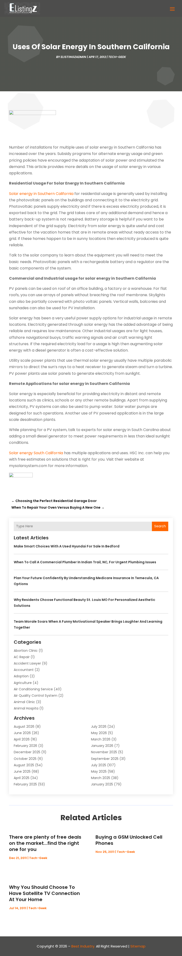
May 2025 (99, 771)
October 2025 (25, 758)
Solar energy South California (36, 453)
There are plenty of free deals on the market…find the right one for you (45, 843)
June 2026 (22, 733)
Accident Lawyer (27, 663)
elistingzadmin (73, 57)
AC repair (22, 657)
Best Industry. (83, 946)
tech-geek (117, 57)
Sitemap (138, 946)
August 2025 (24, 765)
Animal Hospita (26, 708)
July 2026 (98, 726)
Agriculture (23, 682)
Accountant (24, 669)
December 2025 (27, 752)
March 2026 (100, 739)
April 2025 (21, 777)
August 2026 (24, 726)
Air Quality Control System (35, 695)
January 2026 (102, 745)
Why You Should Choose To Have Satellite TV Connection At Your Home (44, 893)
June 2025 (22, 771)
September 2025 (104, 758)
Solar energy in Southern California (41, 193)
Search (160, 526)
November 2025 (104, 752)
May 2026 (99, 733)
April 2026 (22, 739)
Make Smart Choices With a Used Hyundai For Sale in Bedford (66, 546)
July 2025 (98, 765)
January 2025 (102, 784)
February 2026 (25, 745)
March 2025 (100, 777)
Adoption (21, 676)
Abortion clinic (26, 650)
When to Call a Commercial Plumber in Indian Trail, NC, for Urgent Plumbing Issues (85, 562)
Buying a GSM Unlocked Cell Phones (129, 840)
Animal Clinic (24, 702)
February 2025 (25, 784)
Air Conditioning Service (33, 689)
